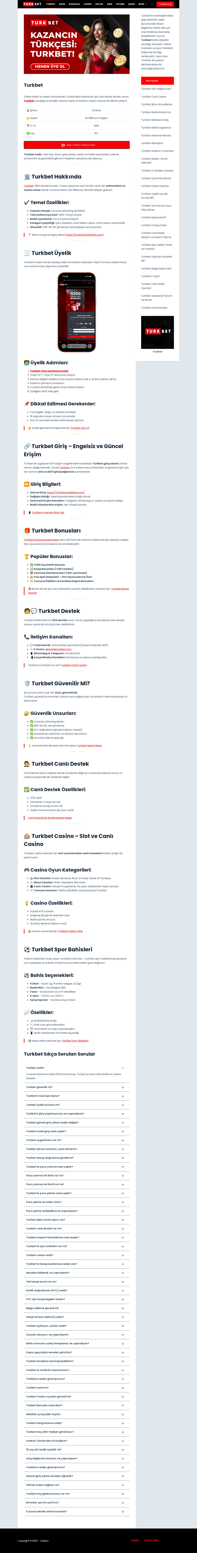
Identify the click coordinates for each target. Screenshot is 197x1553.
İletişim (120, 4)
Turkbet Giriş (165, 4)
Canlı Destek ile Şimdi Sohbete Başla (50, 818)
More (141, 4)
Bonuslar (74, 4)
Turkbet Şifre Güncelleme (156, 104)
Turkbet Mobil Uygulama (156, 127)
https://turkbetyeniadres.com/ (85, 235)
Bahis (62, 4)
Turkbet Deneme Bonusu (156, 135)
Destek (99, 4)
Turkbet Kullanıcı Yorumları (157, 151)
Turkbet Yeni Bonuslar (154, 307)
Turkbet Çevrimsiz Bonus (156, 178)
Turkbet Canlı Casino (153, 96)
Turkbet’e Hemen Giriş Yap (48, 512)
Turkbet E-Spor (150, 276)
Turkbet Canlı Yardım (74, 665)
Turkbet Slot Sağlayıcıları (156, 89)
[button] (77, 1068)
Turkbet (50, 4)
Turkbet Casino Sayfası (155, 186)
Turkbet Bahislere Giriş (154, 120)
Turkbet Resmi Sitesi (89, 745)
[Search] (152, 4)
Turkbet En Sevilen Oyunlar (157, 170)
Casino (88, 4)
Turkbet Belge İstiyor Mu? (156, 268)
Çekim (131, 4)
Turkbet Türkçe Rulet (154, 225)
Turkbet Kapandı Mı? (153, 217)
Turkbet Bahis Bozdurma (156, 112)
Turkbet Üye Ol (80, 428)
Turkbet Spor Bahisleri (75, 1041)
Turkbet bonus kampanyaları (41, 540)
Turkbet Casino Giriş (70, 931)
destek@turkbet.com (58, 649)
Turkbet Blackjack (152, 143)
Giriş (109, 4)
